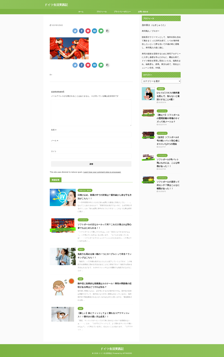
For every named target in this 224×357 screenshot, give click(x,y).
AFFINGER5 (127, 353)
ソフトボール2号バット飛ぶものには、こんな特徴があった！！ (168, 162)
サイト (54, 151)
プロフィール (102, 12)
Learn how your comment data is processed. (102, 172)
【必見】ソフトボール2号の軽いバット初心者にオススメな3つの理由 (168, 140)
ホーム (80, 12)
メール (54, 140)
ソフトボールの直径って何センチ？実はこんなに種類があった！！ (168, 185)
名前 (53, 130)
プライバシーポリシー (122, 12)
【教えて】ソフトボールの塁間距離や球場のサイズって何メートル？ (168, 118)
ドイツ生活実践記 (56, 4)
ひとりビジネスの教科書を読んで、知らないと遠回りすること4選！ (168, 96)
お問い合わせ (143, 12)
